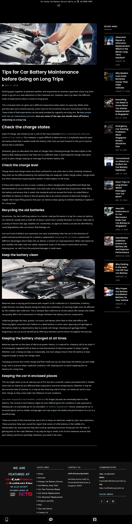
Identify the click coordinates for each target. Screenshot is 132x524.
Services (41, 477)
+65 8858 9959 (109, 474)
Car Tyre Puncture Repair (49, 489)
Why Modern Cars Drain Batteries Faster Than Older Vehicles (122, 80)
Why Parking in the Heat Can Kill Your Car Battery (122, 268)
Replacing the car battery (66, 237)
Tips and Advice (45, 508)
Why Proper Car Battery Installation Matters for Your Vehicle (122, 294)
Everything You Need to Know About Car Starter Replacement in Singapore (123, 107)
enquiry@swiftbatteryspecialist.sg (112, 481)
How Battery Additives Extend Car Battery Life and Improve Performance (122, 245)
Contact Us (43, 512)
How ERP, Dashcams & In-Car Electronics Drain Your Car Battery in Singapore (123, 217)
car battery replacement (57, 406)
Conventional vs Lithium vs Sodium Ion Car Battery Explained (122, 164)
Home (40, 473)
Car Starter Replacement (49, 493)
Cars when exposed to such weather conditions (23, 399)
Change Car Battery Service (50, 481)
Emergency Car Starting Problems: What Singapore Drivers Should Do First (122, 136)
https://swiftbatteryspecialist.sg (111, 488)
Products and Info (46, 501)
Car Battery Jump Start (48, 485)
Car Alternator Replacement (50, 497)
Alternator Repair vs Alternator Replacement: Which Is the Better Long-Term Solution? (123, 47)
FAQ (40, 504)
